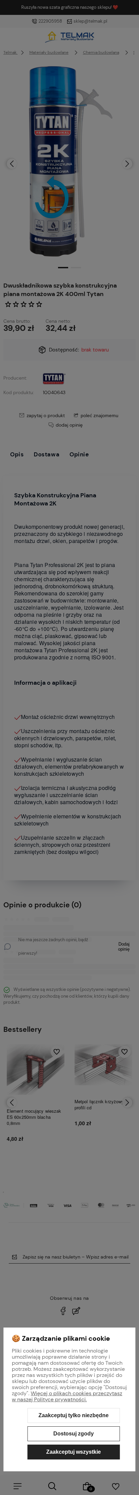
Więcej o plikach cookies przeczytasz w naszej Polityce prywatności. (67, 1396)
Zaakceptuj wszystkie (73, 1452)
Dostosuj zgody (73, 1433)
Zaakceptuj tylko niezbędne (73, 1415)
